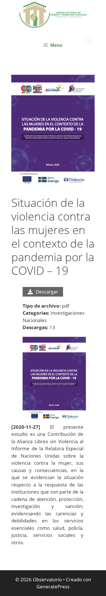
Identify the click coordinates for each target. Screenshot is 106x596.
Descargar (47, 291)
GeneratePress (53, 586)
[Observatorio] (53, 14)
